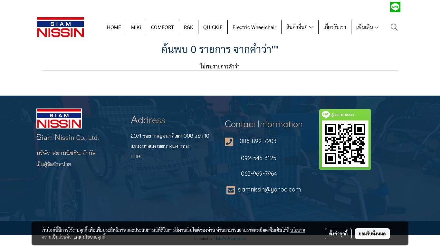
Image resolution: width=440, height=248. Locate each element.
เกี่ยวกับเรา (334, 27)
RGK (188, 27)
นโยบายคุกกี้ (94, 237)
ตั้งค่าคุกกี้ (338, 233)
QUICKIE (213, 27)
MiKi (136, 27)
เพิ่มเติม (365, 27)
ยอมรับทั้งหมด (372, 233)
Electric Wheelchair (254, 27)
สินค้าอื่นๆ (297, 27)
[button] (394, 27)
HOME (114, 27)
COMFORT (162, 27)
